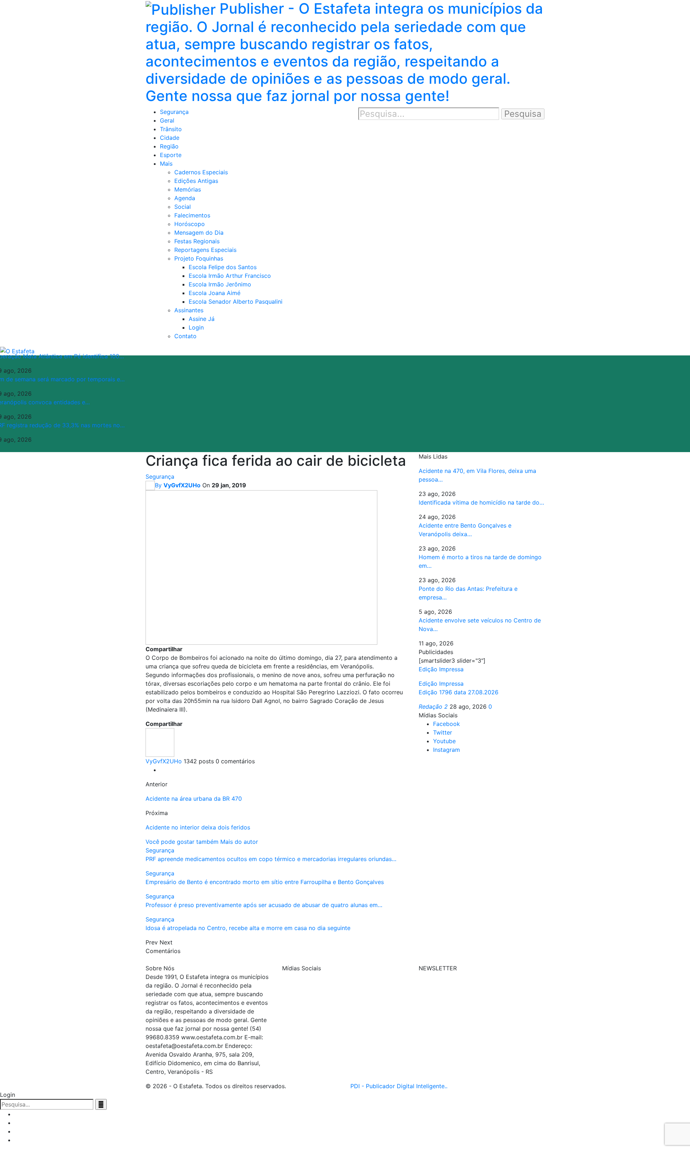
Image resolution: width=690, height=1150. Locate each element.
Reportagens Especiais (205, 249)
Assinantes (188, 310)
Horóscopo (189, 223)
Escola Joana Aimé (214, 292)
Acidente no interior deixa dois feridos (198, 827)
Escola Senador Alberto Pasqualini (235, 301)
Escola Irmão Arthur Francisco (230, 275)
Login (196, 327)
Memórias (187, 189)
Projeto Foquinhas (198, 258)
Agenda (184, 198)
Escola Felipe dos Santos (223, 267)
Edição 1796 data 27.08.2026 (458, 692)
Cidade (169, 137)
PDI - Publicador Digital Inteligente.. (398, 1086)
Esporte (170, 154)
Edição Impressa (441, 683)
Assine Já (202, 318)
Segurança (174, 111)
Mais (166, 163)
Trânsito (171, 129)
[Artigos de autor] (160, 742)
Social (182, 206)
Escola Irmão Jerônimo (220, 284)
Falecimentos (192, 215)
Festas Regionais (197, 241)
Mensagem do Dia (199, 232)
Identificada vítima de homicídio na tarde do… (481, 502)
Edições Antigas (196, 180)
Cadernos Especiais (201, 172)
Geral (167, 120)
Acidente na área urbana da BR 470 (194, 798)
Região (169, 146)
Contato (185, 336)
